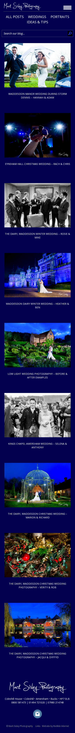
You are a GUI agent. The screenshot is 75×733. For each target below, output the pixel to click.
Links (37, 726)
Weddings (37, 16)
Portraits (60, 16)
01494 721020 (37, 702)
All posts (15, 16)
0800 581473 (18, 702)
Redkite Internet (61, 726)
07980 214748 (56, 702)
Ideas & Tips (37, 22)
